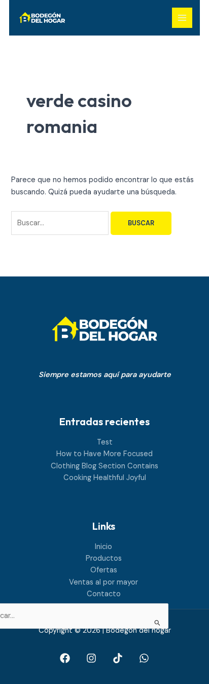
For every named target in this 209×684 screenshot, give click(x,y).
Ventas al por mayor (103, 582)
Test (105, 442)
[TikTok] (118, 658)
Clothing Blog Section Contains (104, 466)
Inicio (103, 547)
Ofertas (103, 570)
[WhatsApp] (144, 658)
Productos (104, 558)
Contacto (104, 594)
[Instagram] (91, 658)
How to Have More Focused (104, 454)
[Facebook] (65, 658)
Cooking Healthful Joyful (104, 478)
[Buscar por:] (61, 223)
